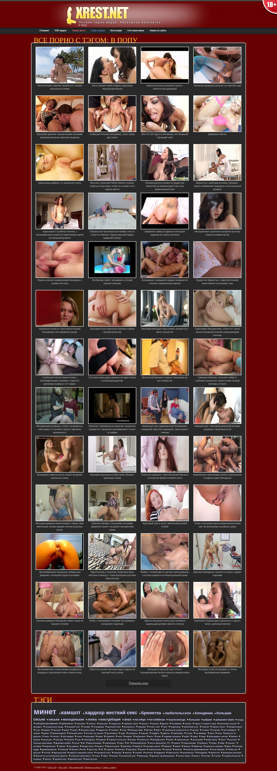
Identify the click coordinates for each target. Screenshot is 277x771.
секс (38, 730)
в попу (189, 733)
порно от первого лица (205, 724)
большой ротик (139, 743)
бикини (187, 746)
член (120, 736)
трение (188, 724)
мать (151, 736)
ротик (77, 743)
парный (102, 740)
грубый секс (61, 759)
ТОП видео (60, 30)
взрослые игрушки (214, 746)
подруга (156, 733)
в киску (217, 756)
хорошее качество (118, 740)
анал (128, 719)
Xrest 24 (52, 767)
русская (233, 740)
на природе (201, 733)
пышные (37, 759)
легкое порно (184, 756)
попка (93, 719)
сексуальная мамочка (47, 723)
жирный (139, 746)
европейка (178, 733)
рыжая (132, 740)
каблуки (70, 740)
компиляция (110, 743)
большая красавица (43, 743)
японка (37, 740)
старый (168, 749)
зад (79, 740)
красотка (93, 749)
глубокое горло (131, 724)
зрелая (195, 730)
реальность (129, 727)
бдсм (229, 746)
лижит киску (212, 740)
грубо (187, 736)
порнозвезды (190, 743)
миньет (197, 756)
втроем (177, 743)
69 (128, 743)
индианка (160, 753)
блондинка (204, 713)
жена (220, 733)
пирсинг (145, 733)
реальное (48, 740)
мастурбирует (230, 730)
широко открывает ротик (81, 753)
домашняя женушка (232, 753)
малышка (103, 724)
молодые (38, 727)
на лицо (140, 719)
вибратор (198, 746)
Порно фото (79, 30)
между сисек (88, 746)
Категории (116, 30)
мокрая (47, 730)
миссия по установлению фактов (52, 756)
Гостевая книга (135, 30)
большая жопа (76, 733)
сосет (223, 740)
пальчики (81, 724)
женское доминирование (197, 749)
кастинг (207, 756)
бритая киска (113, 746)
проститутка (91, 759)
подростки (103, 730)
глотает (56, 736)
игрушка (118, 753)
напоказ (121, 749)
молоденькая (158, 740)
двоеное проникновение (163, 756)
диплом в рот (76, 759)
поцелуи (216, 730)
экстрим (37, 746)
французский (60, 753)
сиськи (54, 719)
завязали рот (183, 740)
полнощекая (89, 740)
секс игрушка (218, 749)
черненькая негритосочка (176, 730)
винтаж (128, 753)
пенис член (154, 727)
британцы (144, 756)
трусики (57, 730)
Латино (75, 749)
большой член (73, 727)
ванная (115, 756)
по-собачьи (157, 719)
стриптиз (110, 736)
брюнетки (215, 753)
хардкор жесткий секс (111, 712)
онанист (232, 743)
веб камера (68, 736)
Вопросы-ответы (93, 767)
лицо (203, 736)
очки (83, 749)
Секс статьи (98, 30)
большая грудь (88, 730)
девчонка (127, 746)
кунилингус (67, 723)
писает (48, 759)
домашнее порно (225, 719)
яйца (222, 743)
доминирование (49, 749)
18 (102, 749)
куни (158, 736)
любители (233, 749)
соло (124, 730)
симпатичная (155, 749)
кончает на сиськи (95, 733)
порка (195, 736)
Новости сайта (158, 30)
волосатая (144, 740)
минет (46, 711)
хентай (47, 753)
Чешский (64, 749)
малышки (90, 736)
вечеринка (74, 746)
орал (212, 733)
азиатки (206, 727)
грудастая (116, 724)
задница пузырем (172, 736)
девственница (95, 743)
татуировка (99, 727)
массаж (37, 753)
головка (139, 753)
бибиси (234, 736)
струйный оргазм (232, 756)
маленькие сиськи (228, 724)
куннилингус (188, 753)
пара (123, 733)
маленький (197, 740)
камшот (71, 712)
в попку (206, 730)
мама (66, 730)
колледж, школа (153, 746)
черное (37, 733)
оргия (100, 736)
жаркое (129, 736)
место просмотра (158, 743)
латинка (115, 730)
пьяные (92, 724)
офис (106, 756)
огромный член (103, 753)
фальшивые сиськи (218, 736)
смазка (62, 746)
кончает (179, 749)
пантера (59, 740)
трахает (145, 724)
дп (84, 743)
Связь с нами (109, 767)
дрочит (165, 724)
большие (194, 719)
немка (214, 743)
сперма (87, 727)
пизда (240, 720)
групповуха (112, 733)
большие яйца (136, 730)
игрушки (142, 727)
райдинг (208, 719)
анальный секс (128, 756)
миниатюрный (59, 733)
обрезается (174, 753)
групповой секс (191, 727)
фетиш (149, 730)
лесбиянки (176, 724)
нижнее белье (219, 727)
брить (159, 730)
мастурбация (111, 719)
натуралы (133, 733)
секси (80, 736)
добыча (166, 733)
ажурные (203, 743)
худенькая (176, 727)
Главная (44, 30)
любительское (178, 713)
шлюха (100, 746)
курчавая (132, 749)
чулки (75, 730)
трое (165, 727)
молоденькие (74, 719)
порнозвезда (177, 719)
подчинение (50, 746)
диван (46, 733)
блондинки (202, 753)
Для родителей (76, 767)
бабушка (167, 746)
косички (149, 753)
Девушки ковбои (63, 743)
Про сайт (63, 767)
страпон (110, 749)
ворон (178, 746)
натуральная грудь (54, 727)
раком (143, 749)
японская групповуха (81, 756)
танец (97, 756)
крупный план (114, 727)
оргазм (155, 724)
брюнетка (151, 712)
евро (121, 743)
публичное (140, 736)
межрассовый (235, 727)
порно (171, 740)
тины (47, 736)
